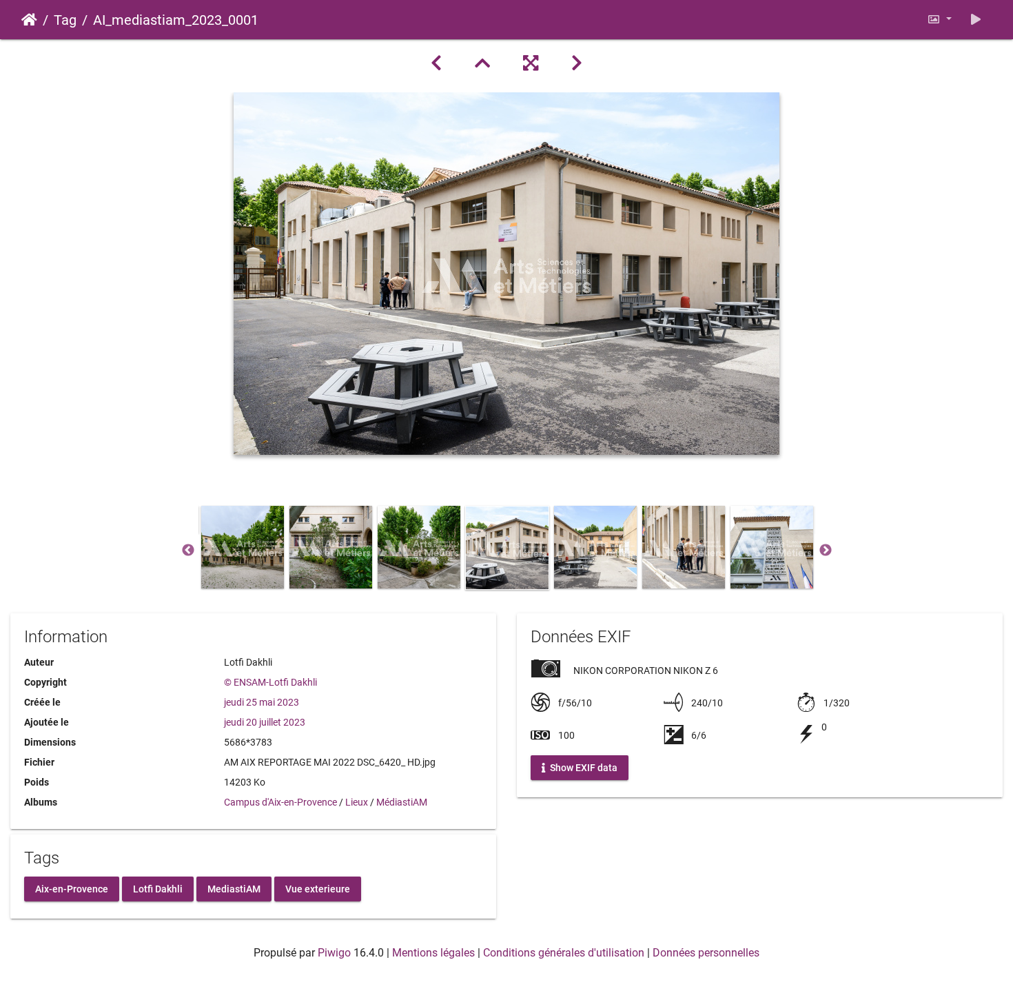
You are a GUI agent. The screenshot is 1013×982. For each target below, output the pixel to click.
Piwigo (334, 952)
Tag (65, 20)
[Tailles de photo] (939, 20)
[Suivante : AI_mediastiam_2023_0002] (577, 63)
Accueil (29, 20)
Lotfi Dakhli (158, 888)
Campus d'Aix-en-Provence (280, 802)
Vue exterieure (317, 888)
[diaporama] (976, 20)
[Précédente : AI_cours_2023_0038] (436, 63)
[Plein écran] (530, 63)
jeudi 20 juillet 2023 (264, 722)
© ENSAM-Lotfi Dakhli (270, 682)
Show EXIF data (582, 767)
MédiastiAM (401, 802)
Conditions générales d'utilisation (563, 952)
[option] (242, 547)
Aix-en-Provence (71, 888)
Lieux (356, 802)
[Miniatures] (482, 63)
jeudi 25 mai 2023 (261, 702)
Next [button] (825, 551)
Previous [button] (188, 551)
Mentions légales (433, 952)
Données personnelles (706, 952)
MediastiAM (233, 888)
